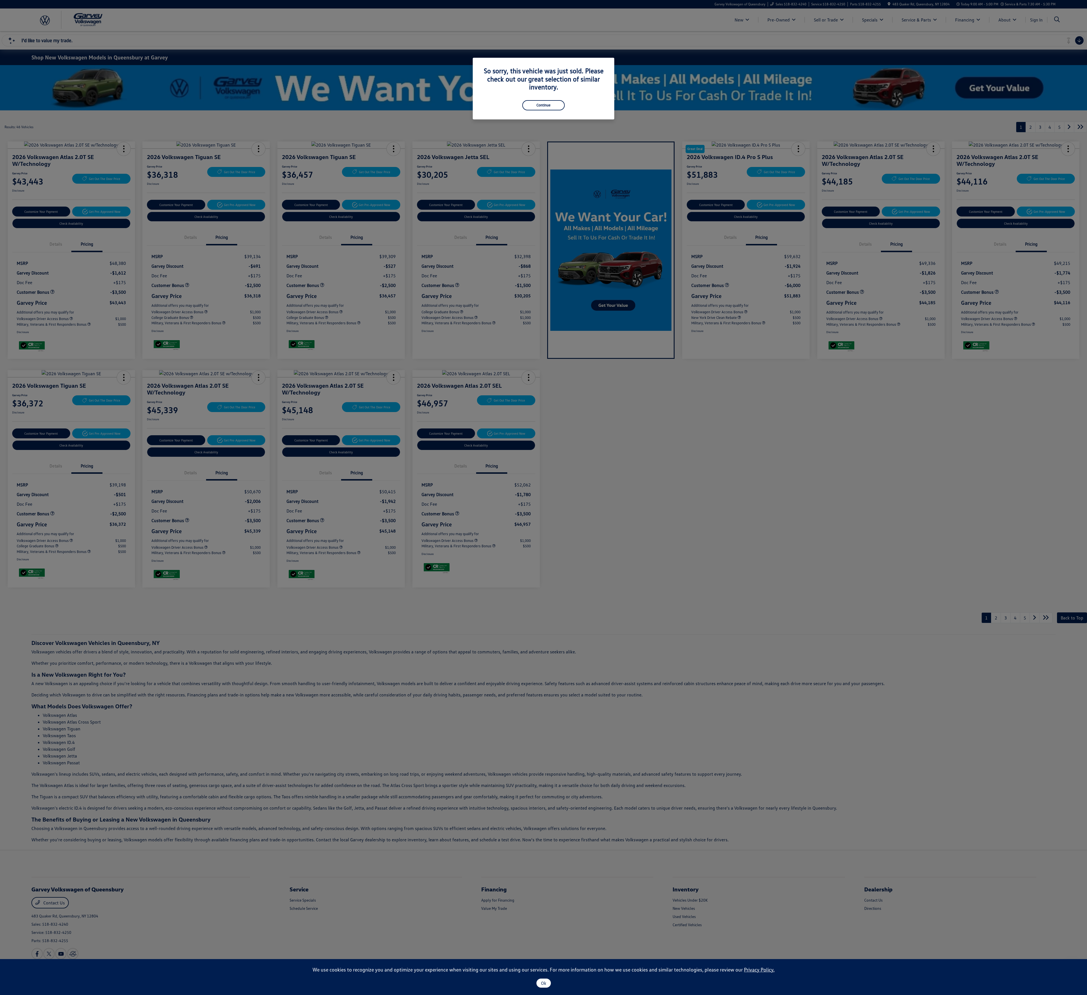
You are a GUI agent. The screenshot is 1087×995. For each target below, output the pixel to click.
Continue (543, 105)
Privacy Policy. (759, 969)
